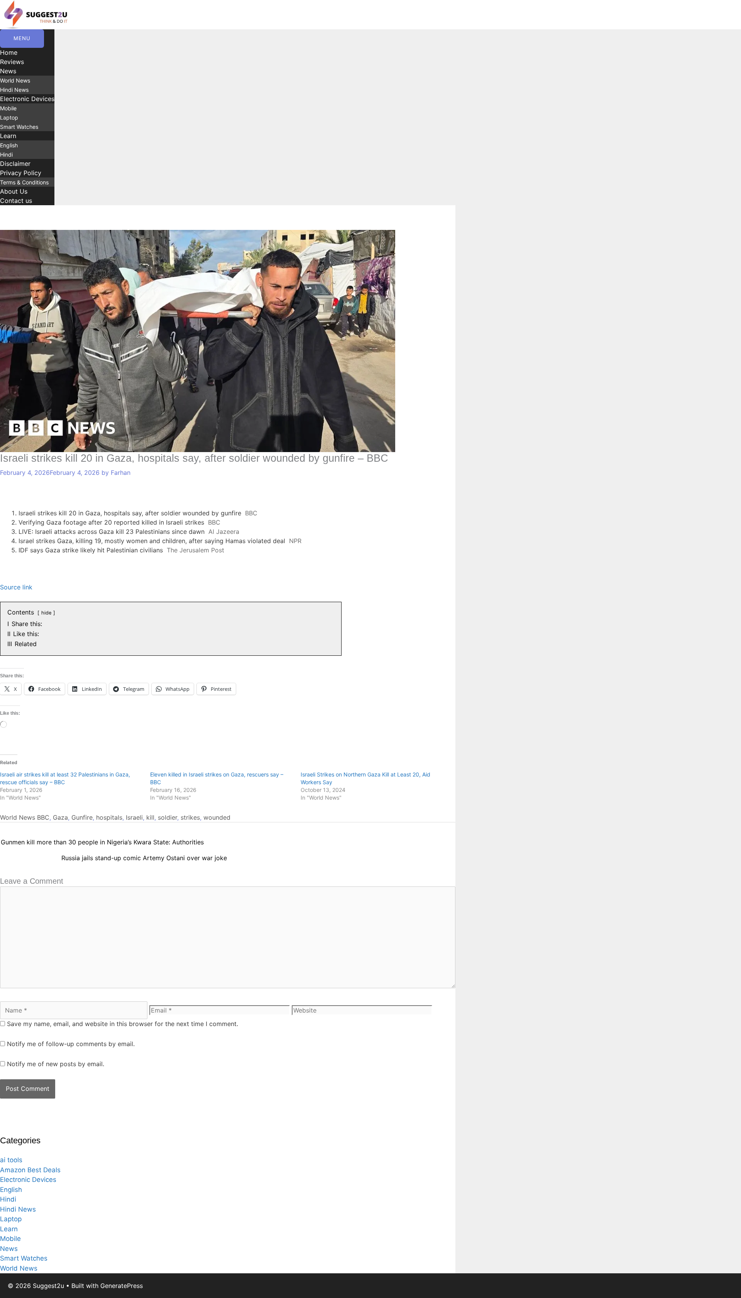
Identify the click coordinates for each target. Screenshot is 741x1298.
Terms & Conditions (24, 182)
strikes (190, 817)
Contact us (16, 200)
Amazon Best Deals (30, 1170)
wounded (216, 817)
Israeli (134, 817)
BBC (43, 817)
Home (8, 52)
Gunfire (82, 817)
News (8, 71)
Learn (8, 136)
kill (150, 817)
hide (46, 613)
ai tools (11, 1160)
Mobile (8, 108)
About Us (13, 191)
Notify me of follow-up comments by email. (71, 1044)
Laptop (9, 117)
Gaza (60, 817)
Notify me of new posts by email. (55, 1064)
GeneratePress (121, 1286)
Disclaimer (15, 163)
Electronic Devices (27, 99)
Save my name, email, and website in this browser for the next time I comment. (122, 1024)
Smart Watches (19, 126)
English (9, 145)
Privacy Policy (20, 173)
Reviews (12, 62)
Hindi (6, 154)
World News (15, 80)
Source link (16, 587)
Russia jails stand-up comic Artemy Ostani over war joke (144, 858)
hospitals (109, 817)
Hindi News (14, 89)
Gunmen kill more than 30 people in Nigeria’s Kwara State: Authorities (102, 842)
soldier (167, 817)
